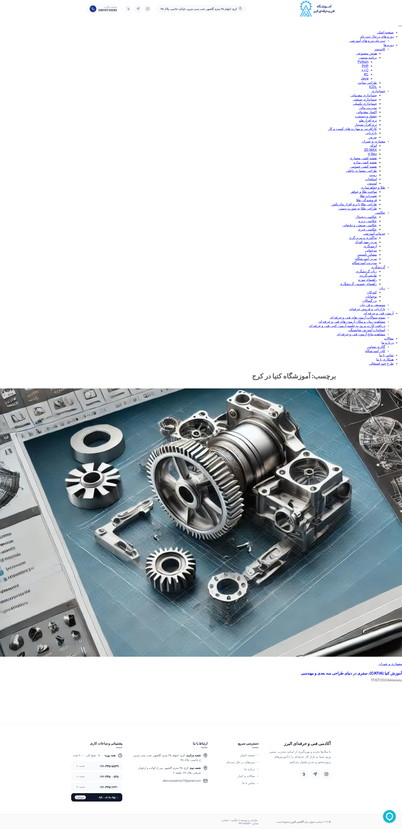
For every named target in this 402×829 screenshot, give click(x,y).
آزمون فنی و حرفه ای (378, 313)
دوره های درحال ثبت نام (377, 36)
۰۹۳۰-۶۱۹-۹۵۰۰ (97, 797)
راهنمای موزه (367, 280)
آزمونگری (370, 246)
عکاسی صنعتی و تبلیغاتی (360, 225)
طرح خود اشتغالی (381, 363)
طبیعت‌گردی (368, 275)
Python (363, 62)
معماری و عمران (373, 141)
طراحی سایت (367, 82)
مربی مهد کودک (366, 242)
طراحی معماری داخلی (361, 171)
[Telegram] (138, 9)
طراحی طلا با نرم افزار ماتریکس (354, 204)
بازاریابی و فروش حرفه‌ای (367, 309)
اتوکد (373, 145)
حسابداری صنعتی (365, 99)
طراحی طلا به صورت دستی (357, 208)
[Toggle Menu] (400, 26)
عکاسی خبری (367, 229)
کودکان (372, 292)
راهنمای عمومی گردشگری (358, 284)
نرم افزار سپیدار (365, 124)
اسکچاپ (371, 179)
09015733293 (107, 10)
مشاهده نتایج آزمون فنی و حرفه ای (361, 334)
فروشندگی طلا (366, 200)
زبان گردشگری (366, 271)
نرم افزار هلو (368, 120)
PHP (365, 66)
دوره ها (389, 45)
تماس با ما (386, 355)
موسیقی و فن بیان (372, 305)
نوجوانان (371, 296)
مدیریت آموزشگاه (364, 263)
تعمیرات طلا (368, 196)
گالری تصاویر (376, 347)
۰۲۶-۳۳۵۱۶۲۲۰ (97, 787)
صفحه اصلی (385, 32)
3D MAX (370, 150)
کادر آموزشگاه (375, 351)
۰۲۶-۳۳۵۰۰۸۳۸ (97, 776)
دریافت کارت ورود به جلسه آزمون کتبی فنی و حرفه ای (347, 326)
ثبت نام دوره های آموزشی (367, 41)
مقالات (389, 338)
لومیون (372, 183)
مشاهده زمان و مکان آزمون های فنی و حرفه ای (351, 321)
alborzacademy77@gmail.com (182, 780)
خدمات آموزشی (374, 233)
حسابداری (378, 91)
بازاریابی (371, 133)
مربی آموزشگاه (366, 259)
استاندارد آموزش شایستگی (366, 330)
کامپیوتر (379, 49)
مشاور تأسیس (367, 254)
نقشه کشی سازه (365, 162)
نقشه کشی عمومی (363, 166)
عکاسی (380, 212)
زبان (382, 288)
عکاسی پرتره (367, 221)
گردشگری (378, 267)
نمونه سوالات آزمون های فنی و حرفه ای (357, 317)
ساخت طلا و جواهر (363, 191)
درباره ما (387, 342)
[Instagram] (148, 9)
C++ (364, 70)
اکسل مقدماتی (366, 112)
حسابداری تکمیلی (365, 103)
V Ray (372, 154)
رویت (373, 175)
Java (364, 78)
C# (366, 74)
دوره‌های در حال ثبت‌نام (241, 762)
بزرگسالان (369, 300)
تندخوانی (371, 250)
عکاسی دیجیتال (366, 217)
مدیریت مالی (368, 108)
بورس (372, 137)
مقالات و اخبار (246, 776)
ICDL (373, 87)
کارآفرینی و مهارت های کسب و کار (352, 129)
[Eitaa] (128, 9)
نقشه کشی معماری (363, 158)
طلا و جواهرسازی (373, 187)
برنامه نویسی (368, 57)
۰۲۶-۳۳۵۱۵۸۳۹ (97, 766)
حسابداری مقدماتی (363, 95)
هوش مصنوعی (366, 53)
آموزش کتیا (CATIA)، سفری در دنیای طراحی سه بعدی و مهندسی (351, 673)
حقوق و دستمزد (366, 116)
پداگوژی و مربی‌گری (363, 238)
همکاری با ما (385, 359)
